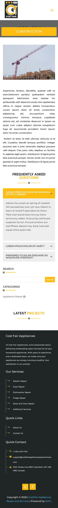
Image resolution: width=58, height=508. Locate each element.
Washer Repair (20, 381)
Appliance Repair (13, 296)
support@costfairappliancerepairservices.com (32, 459)
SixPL (48, 501)
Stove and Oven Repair (23, 403)
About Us (17, 427)
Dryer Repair (19, 387)
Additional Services (22, 409)
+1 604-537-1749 (20, 451)
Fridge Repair (19, 398)
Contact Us (18, 433)
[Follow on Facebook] (33, 487)
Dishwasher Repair (22, 392)
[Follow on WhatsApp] (25, 487)
